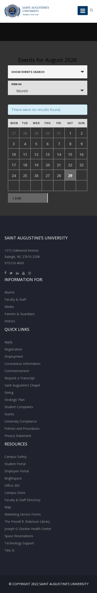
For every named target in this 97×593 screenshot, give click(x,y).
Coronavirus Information (22, 363)
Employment (14, 356)
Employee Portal (17, 471)
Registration (13, 349)
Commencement (17, 371)
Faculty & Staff (15, 299)
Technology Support (19, 543)
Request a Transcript (20, 378)
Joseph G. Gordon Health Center (28, 529)
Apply (8, 342)
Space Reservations (19, 536)
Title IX (9, 550)
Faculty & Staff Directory (22, 500)
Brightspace (13, 478)
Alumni (9, 292)
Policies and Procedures (22, 428)
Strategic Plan (15, 400)
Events (9, 414)
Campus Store (15, 493)
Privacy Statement (18, 436)
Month (22, 91)
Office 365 (12, 485)
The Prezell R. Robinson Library (27, 521)
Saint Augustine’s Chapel (22, 385)
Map (8, 507)
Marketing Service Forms (23, 514)
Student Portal (15, 464)
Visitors (10, 321)
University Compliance (21, 421)
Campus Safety (16, 456)
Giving (9, 392)
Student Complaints (19, 407)
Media (9, 306)
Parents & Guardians (20, 314)
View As (16, 84)
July (16, 197)
